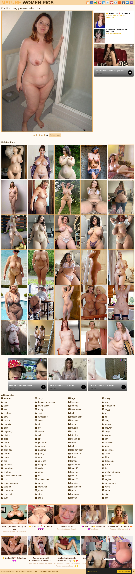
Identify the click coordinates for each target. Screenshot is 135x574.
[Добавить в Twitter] (127, 2)
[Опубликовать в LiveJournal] (107, 2)
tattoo (107, 453)
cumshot (7, 494)
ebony (40, 409)
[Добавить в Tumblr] (123, 2)
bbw (5, 417)
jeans (40, 490)
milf (72, 413)
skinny (107, 435)
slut (106, 439)
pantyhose (76, 487)
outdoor (74, 461)
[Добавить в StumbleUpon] (119, 2)
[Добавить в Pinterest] (111, 2)
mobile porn (76, 417)
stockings (109, 450)
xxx (106, 498)
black (6, 442)
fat (38, 424)
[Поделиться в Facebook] (91, 2)
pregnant (75, 494)
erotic (40, 413)
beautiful (7, 424)
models (74, 420)
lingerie (74, 406)
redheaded (109, 406)
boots (6, 457)
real (106, 402)
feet (39, 428)
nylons (74, 446)
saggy (107, 409)
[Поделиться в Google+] (99, 2)
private (74, 498)
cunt (5, 498)
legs (73, 398)
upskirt (107, 476)
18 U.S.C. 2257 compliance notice (44, 571)
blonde (6, 446)
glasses (41, 446)
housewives (43, 479)
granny (40, 453)
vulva (107, 487)
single (107, 431)
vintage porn (110, 483)
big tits (6, 435)
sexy (106, 420)
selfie (107, 413)
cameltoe (8, 468)
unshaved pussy (112, 472)
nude (73, 442)
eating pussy (43, 406)
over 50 (74, 472)
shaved (108, 424)
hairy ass (41, 461)
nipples (74, 435)
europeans (42, 417)
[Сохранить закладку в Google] (95, 2)
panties (74, 483)
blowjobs (7, 450)
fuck (39, 435)
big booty (8, 431)
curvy (40, 398)
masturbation (77, 409)
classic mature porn (12, 476)
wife (106, 494)
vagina (107, 479)
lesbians (75, 402)
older (73, 457)
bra (5, 461)
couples (7, 487)
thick (106, 457)
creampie (8, 490)
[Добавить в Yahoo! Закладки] (131, 2)
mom (73, 424)
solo (106, 446)
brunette (7, 465)
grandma (41, 450)
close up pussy (10, 483)
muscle (74, 428)
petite (73, 490)
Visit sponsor (55, 135)
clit (5, 479)
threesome (109, 461)
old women (76, 453)
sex (106, 417)
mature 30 (75, 465)
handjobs (41, 465)
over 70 (74, 479)
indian (40, 483)
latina (40, 498)
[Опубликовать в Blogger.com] (87, 2)
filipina (40, 431)
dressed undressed (46, 402)
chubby (7, 472)
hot (38, 476)
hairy (39, 457)
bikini (6, 439)
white (107, 490)
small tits (108, 442)
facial (40, 420)
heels (40, 468)
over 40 (74, 468)
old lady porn (77, 450)
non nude (75, 439)
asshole (7, 413)
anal (5, 402)
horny (40, 472)
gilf (38, 439)
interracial (42, 487)
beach (6, 420)
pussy (107, 398)
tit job (107, 465)
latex (39, 494)
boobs (6, 453)
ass (5, 409)
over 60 (74, 476)
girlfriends (42, 442)
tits (105, 468)
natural (74, 431)
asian (6, 406)
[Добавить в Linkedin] (103, 2)
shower (108, 428)
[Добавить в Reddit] (115, 2)
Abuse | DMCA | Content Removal (15, 571)
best (5, 428)
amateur (7, 398)
